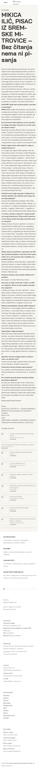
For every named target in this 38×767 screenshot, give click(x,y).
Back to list (5, 415)
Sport (12, 454)
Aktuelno (13, 465)
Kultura (22, 437)
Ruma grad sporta (8, 446)
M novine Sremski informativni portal (19, 763)
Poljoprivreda (7, 705)
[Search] (36, 2)
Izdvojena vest (15, 437)
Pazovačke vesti (9, 715)
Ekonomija (6, 703)
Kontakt (6, 718)
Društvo (13, 476)
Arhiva (5, 713)
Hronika (5, 710)
